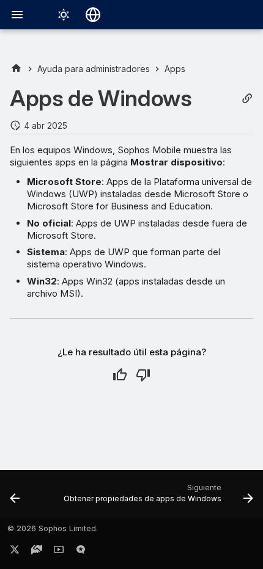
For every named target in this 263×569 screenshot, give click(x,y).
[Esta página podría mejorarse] (143, 375)
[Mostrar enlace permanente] (247, 98)
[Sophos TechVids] (59, 552)
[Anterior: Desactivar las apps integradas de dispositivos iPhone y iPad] (14, 497)
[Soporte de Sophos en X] (14, 552)
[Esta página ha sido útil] (119, 375)
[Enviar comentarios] (81, 552)
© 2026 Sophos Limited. (52, 528)
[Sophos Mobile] (16, 68)
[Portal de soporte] (36, 552)
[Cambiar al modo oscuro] (63, 14)
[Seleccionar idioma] (93, 14)
